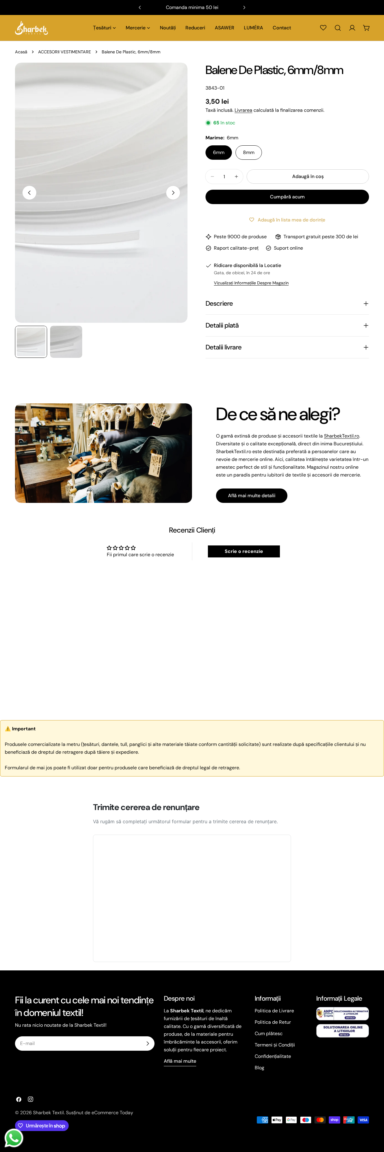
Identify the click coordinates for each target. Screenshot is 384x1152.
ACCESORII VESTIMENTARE (64, 52)
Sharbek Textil (48, 1112)
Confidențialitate (273, 1056)
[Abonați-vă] (147, 1043)
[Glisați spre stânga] (29, 193)
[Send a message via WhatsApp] (14, 1138)
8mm (248, 152)
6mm (218, 152)
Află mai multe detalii (251, 495)
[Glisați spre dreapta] (173, 193)
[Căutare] (338, 28)
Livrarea (243, 110)
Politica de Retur (273, 1022)
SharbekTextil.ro (341, 436)
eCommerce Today (112, 1112)
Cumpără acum (287, 197)
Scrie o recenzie (244, 551)
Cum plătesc (269, 1033)
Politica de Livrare (274, 1011)
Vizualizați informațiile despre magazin (251, 283)
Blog (259, 1067)
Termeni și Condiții (275, 1045)
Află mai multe (180, 1061)
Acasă (21, 52)
